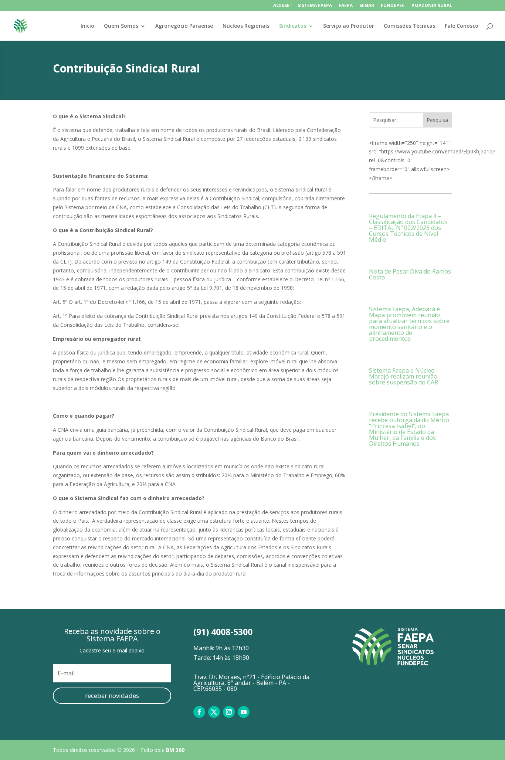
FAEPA (346, 6)
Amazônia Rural (431, 6)
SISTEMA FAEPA (315, 6)
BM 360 (175, 749)
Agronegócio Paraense (184, 26)
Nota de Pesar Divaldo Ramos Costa (410, 274)
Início (87, 26)
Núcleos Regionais (246, 26)
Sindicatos (292, 26)
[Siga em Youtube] (244, 712)
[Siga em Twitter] (214, 712)
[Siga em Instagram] (229, 712)
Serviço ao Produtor (348, 26)
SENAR (366, 6)
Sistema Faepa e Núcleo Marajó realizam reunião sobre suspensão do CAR (403, 376)
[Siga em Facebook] (199, 712)
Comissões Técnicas (409, 26)
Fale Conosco (461, 26)
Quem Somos (121, 26)
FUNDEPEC (393, 6)
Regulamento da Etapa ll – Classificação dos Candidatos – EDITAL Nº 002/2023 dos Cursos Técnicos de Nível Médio (408, 228)
